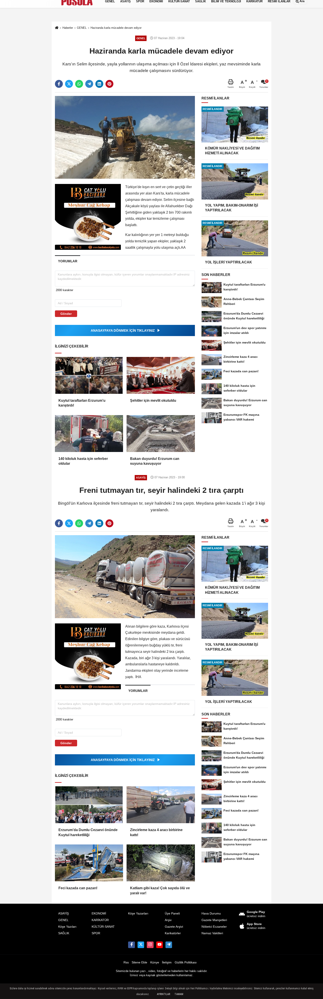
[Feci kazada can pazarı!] (89, 862)
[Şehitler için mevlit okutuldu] (161, 375)
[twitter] (69, 84)
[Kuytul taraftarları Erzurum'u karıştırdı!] (89, 375)
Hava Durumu (211, 913)
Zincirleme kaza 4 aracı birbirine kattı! (156, 832)
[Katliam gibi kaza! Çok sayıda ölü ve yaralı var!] (161, 862)
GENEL (63, 920)
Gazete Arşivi (174, 926)
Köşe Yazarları (138, 913)
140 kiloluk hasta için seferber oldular (83, 461)
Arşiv (168, 920)
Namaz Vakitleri (212, 933)
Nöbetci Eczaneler (214, 926)
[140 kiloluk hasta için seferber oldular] (89, 433)
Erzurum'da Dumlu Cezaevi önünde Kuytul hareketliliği (88, 832)
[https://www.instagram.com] (150, 944)
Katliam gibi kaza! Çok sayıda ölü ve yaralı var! (160, 890)
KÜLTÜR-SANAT (103, 926)
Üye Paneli (172, 913)
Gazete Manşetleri (214, 920)
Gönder (66, 313)
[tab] (67, 261)
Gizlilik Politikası (186, 962)
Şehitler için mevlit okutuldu (153, 400)
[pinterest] (109, 84)
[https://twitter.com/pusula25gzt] (141, 944)
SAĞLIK (63, 933)
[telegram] (89, 84)
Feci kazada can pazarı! (77, 888)
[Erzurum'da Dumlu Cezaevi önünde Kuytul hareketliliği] (89, 804)
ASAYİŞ (63, 913)
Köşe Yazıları (67, 926)
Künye (154, 962)
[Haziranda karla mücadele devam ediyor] (125, 137)
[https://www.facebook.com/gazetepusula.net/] (131, 944)
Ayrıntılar (163, 994)
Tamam (178, 994)
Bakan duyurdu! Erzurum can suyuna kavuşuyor (154, 461)
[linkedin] (99, 84)
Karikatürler (173, 933)
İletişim (167, 962)
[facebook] (59, 84)
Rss (126, 962)
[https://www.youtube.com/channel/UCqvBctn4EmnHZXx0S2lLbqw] (159, 944)
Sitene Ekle (139, 962)
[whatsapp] (79, 84)
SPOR (96, 933)
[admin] (168, 944)
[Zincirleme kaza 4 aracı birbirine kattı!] (161, 804)
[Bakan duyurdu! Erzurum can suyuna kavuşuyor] (161, 433)
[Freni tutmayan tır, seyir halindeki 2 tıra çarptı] (125, 576)
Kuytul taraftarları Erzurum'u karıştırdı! (81, 403)
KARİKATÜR (100, 920)
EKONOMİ (99, 913)
